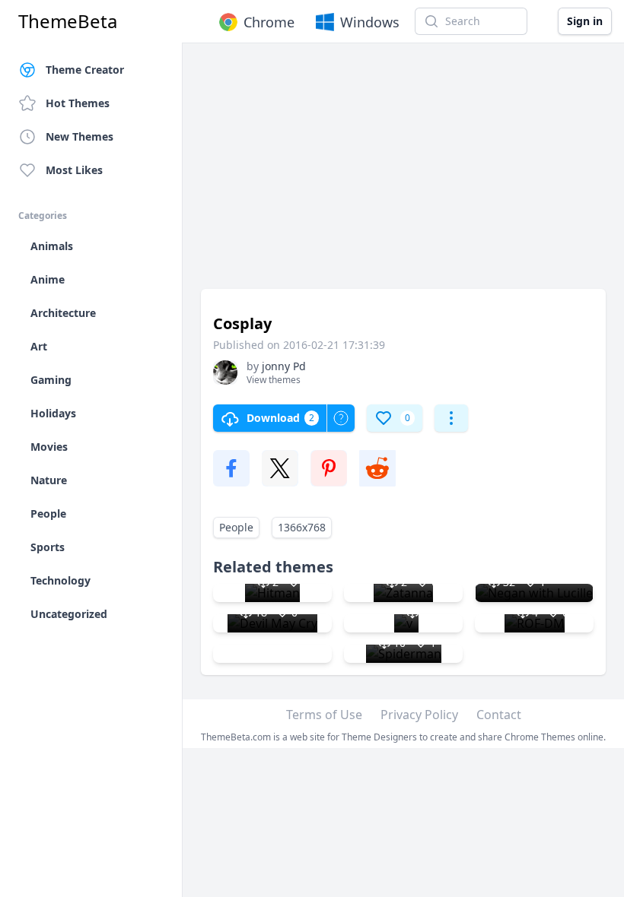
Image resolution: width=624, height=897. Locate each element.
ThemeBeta (67, 21)
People (236, 527)
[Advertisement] (403, 173)
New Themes (79, 136)
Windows (370, 22)
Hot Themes (78, 103)
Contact (498, 714)
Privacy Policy (419, 714)
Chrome (269, 22)
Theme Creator (85, 69)
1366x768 (302, 527)
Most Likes (74, 170)
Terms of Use (324, 714)
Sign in (585, 21)
